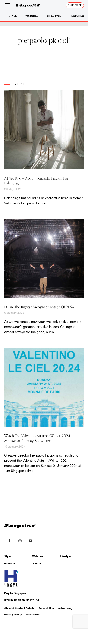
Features (77, 15)
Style (13, 15)
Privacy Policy (13, 614)
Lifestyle (54, 15)
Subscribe (75, 5)
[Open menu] (8, 5)
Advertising (65, 608)
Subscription (46, 608)
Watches (31, 15)
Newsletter (33, 614)
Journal (36, 563)
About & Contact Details (19, 608)
